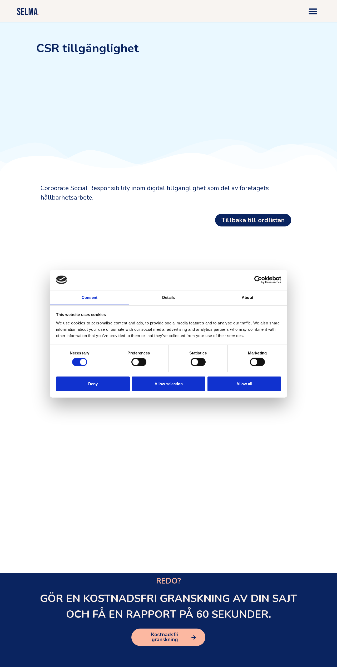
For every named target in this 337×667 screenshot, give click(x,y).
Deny (93, 383)
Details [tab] (168, 297)
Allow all (244, 383)
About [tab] (247, 297)
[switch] (138, 362)
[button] (313, 11)
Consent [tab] (89, 297)
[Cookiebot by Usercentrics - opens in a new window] (258, 280)
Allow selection (169, 383)
